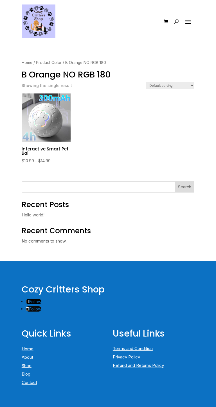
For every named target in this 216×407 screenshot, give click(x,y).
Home (27, 62)
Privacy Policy (126, 357)
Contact (29, 382)
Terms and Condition (133, 348)
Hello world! (33, 215)
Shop (27, 365)
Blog (26, 374)
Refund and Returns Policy (138, 365)
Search (184, 186)
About (27, 357)
